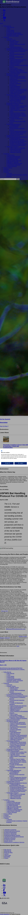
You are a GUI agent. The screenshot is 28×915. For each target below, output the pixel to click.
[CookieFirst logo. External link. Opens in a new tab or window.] (1, 451)
